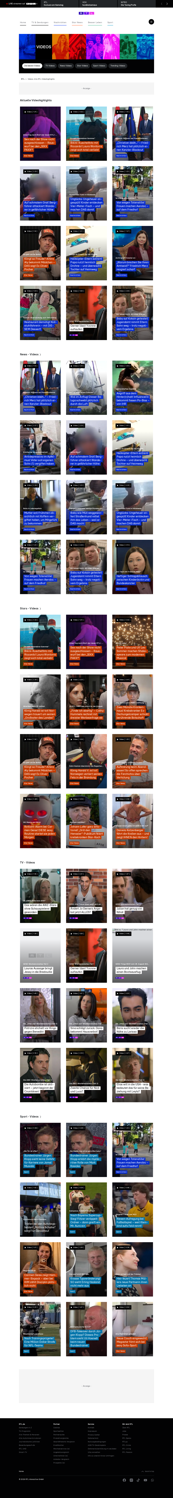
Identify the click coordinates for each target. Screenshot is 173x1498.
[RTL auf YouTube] (145, 1480)
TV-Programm (24, 1431)
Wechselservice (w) (61, 1449)
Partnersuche (59, 1435)
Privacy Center (94, 1435)
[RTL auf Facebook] (124, 1480)
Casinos (56, 1428)
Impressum (92, 1431)
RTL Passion (127, 1452)
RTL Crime (126, 1445)
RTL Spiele (126, 1438)
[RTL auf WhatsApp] (152, 1480)
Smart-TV (23, 1452)
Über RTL (126, 1428)
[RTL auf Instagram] (131, 1480)
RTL (22, 79)
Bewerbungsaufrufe (27, 1445)
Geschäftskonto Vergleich (64, 1442)
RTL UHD (22, 1449)
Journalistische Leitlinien (29, 1442)
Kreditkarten (58, 1445)
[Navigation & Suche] (151, 21)
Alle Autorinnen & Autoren (30, 1438)
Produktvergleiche (61, 1438)
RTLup (124, 1442)
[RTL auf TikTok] (138, 1480)
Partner (56, 1424)
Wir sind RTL (127, 1424)
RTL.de (22, 1424)
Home (21, 1471)
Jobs (124, 1431)
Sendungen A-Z (25, 1428)
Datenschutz (93, 1438)
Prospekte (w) (59, 1463)
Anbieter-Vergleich (61, 1459)
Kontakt (91, 1428)
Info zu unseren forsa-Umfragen (101, 1456)
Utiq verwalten (94, 1452)
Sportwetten (58, 1431)
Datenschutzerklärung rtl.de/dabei (102, 1449)
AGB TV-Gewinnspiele (97, 1445)
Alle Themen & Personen (29, 1435)
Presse (125, 1435)
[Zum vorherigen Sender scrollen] (161, 3)
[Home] (86, 13)
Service (91, 1424)
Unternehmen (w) (60, 1456)
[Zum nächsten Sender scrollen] (167, 3)
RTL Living (126, 1449)
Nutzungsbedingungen (97, 1442)
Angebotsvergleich (61, 1452)
